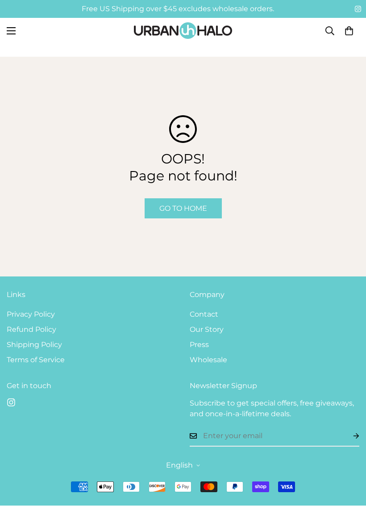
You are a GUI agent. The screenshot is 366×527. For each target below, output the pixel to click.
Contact (204, 314)
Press (199, 344)
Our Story (207, 329)
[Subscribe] (349, 436)
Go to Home (183, 208)
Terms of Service (36, 360)
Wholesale (208, 360)
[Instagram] (358, 9)
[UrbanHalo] (183, 30)
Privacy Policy (31, 314)
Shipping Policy (34, 344)
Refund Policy (31, 329)
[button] (349, 31)
